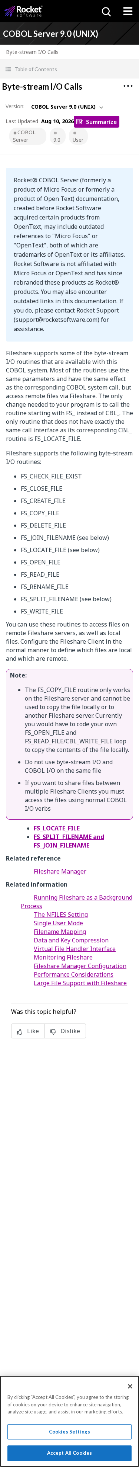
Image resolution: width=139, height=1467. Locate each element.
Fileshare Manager (60, 871)
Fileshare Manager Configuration (80, 966)
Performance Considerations (73, 974)
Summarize (101, 121)
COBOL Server (24, 136)
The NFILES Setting (61, 914)
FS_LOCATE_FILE (57, 828)
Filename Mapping (60, 932)
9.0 (56, 139)
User (78, 139)
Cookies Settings (69, 1432)
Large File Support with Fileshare (80, 983)
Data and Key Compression (71, 940)
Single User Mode (58, 923)
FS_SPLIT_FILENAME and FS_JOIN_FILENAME (69, 841)
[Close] (130, 1386)
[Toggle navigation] (127, 11)
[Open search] (105, 11)
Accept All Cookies (69, 1453)
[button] (69, 69)
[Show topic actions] (127, 86)
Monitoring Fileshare (63, 957)
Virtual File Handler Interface (75, 949)
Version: (15, 106)
